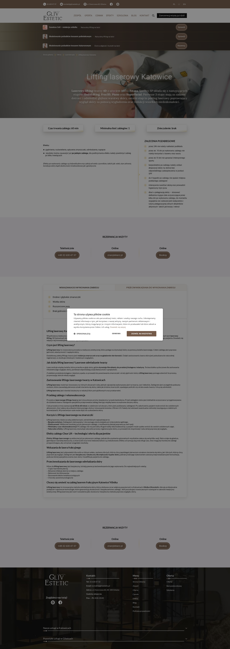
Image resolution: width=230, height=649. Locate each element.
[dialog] (115, 324)
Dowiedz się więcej (118, 327)
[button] (82, 334)
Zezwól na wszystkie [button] (141, 333)
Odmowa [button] (116, 333)
